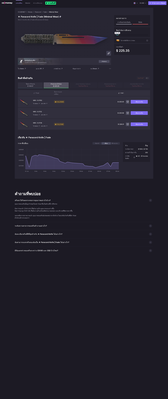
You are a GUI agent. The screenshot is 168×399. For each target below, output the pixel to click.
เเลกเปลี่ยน (19, 3)
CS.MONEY (22, 12)
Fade (45, 12)
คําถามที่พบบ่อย (37, 3)
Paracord (38, 12)
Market (27, 3)
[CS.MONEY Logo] (7, 3)
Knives (30, 12)
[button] (150, 200)
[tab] (97, 143)
